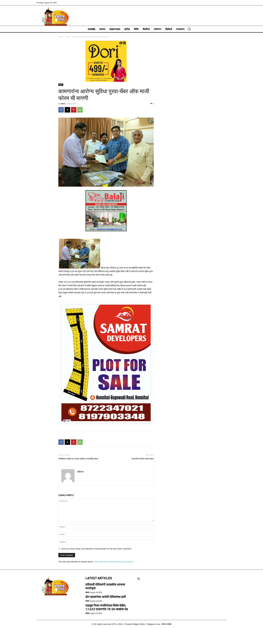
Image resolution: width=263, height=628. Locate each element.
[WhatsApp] (80, 110)
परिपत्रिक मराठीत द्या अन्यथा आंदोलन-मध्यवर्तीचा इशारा (78, 459)
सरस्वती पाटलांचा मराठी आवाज (143, 459)
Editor (63, 104)
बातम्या (68, 37)
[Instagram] (47, 603)
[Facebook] (61, 110)
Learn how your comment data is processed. (114, 561)
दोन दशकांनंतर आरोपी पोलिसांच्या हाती (105, 597)
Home (60, 37)
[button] (189, 29)
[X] (67, 110)
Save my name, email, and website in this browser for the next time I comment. (96, 548)
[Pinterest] (73, 110)
